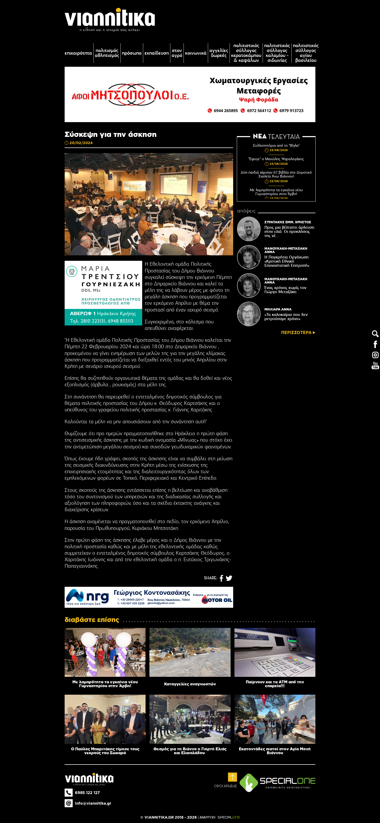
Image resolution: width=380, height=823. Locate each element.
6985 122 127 (87, 793)
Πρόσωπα (132, 53)
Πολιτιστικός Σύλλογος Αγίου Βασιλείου (306, 53)
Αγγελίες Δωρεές (218, 53)
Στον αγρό (177, 53)
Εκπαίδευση (157, 53)
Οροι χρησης (225, 786)
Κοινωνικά (196, 53)
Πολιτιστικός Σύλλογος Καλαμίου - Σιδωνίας (277, 53)
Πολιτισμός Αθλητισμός (107, 53)
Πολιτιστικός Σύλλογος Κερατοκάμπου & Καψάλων (246, 53)
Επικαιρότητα (78, 53)
